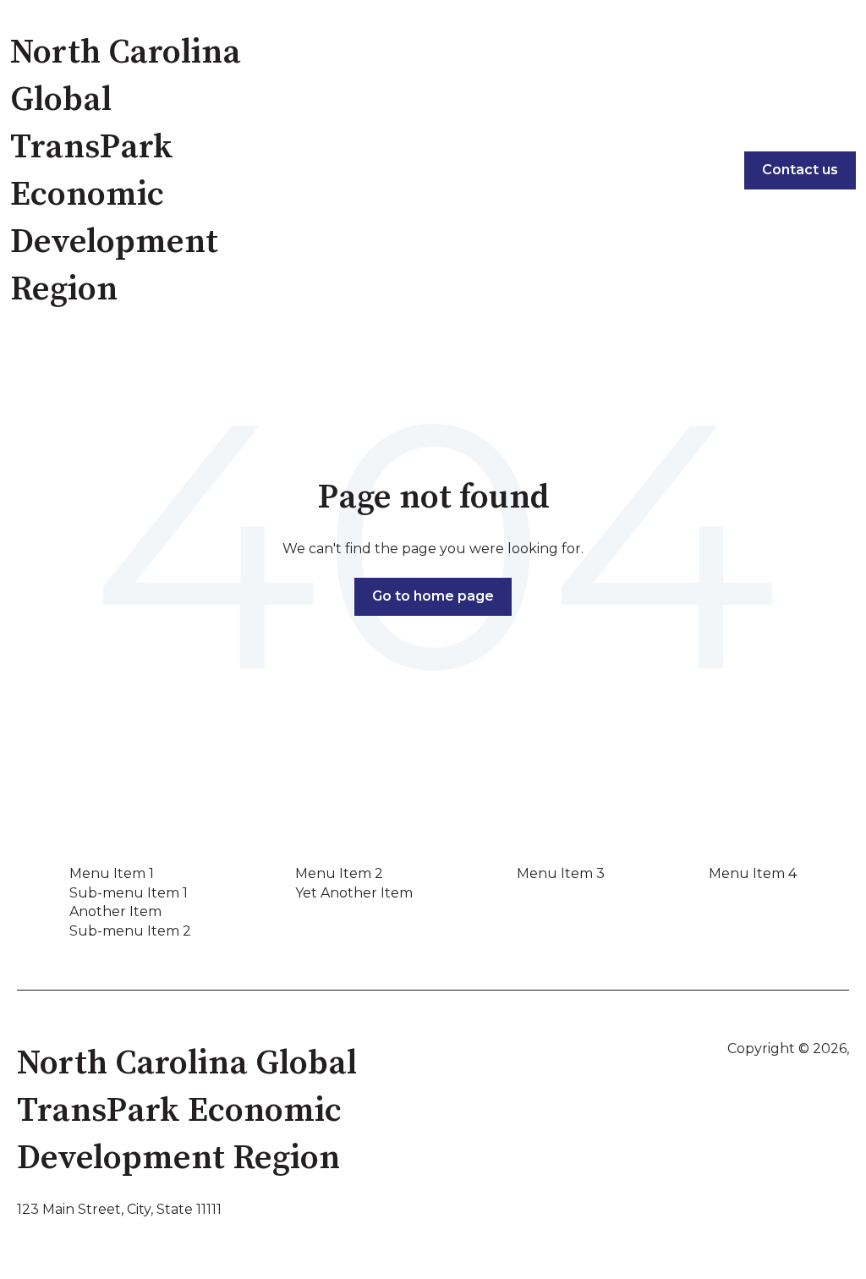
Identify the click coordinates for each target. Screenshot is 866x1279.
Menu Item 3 (561, 873)
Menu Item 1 (111, 873)
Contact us (800, 170)
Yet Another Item (354, 893)
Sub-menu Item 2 (130, 931)
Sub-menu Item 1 (128, 893)
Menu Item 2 (339, 873)
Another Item (115, 911)
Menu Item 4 (753, 873)
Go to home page (433, 596)
